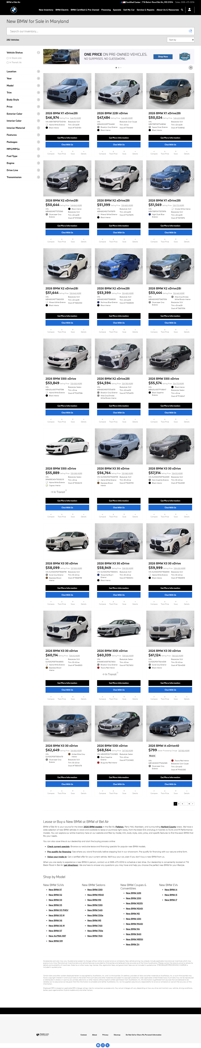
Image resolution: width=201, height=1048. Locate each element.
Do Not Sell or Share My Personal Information (143, 1035)
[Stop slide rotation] (190, 67)
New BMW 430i (133, 918)
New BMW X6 (55, 920)
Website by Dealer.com (49, 1034)
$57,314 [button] (165, 472)
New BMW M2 (133, 913)
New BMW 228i (133, 893)
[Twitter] (107, 1045)
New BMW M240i (134, 908)
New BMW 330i (95, 889)
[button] (170, 756)
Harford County (168, 826)
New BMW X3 (55, 899)
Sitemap (117, 1035)
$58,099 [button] (64, 567)
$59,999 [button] (166, 567)
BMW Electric (62, 9)
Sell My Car (129, 9)
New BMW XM (56, 941)
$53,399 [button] (115, 292)
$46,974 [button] (63, 117)
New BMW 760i (95, 935)
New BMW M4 (133, 929)
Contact (84, 1035)
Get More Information (67, 137)
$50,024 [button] (166, 117)
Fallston (119, 826)
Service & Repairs (145, 9)
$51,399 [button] (115, 204)
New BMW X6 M (57, 925)
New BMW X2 (55, 894)
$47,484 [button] (115, 117)
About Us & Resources (168, 9)
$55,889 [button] (64, 472)
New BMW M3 (94, 899)
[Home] (14, 10)
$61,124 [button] (165, 655)
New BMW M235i (134, 903)
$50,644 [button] (64, 204)
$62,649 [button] (64, 750)
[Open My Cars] (188, 10)
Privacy (105, 1035)
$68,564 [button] (115, 750)
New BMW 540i (95, 910)
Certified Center (133, 2)
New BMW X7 (55, 930)
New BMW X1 (55, 889)
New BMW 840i (133, 934)
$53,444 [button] (166, 292)
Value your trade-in (57, 856)
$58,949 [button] (115, 567)
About (94, 1035)
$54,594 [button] (115, 383)
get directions (71, 865)
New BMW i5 (171, 894)
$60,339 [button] (115, 655)
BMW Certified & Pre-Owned (85, 9)
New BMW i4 (171, 889)
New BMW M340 (95, 894)
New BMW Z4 (132, 944)
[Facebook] (98, 1045)
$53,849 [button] (64, 383)
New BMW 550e (95, 915)
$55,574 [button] (166, 383)
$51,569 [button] (166, 204)
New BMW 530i (95, 905)
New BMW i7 (171, 899)
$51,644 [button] (63, 292)
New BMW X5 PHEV (58, 910)
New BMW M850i (134, 939)
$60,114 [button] (63, 655)
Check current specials (58, 846)
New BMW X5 (55, 905)
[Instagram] (103, 1045)
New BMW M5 (94, 920)
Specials (117, 9)
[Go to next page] (192, 804)
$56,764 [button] (115, 472)
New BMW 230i (133, 898)
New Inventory (46, 9)
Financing (106, 9)
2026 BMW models (93, 826)
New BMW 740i (94, 925)
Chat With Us (67, 144)
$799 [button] (169, 750)
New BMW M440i (134, 923)
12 (189, 803)
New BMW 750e (95, 930)
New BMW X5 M (56, 915)
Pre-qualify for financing (59, 851)
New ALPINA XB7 (57, 935)
